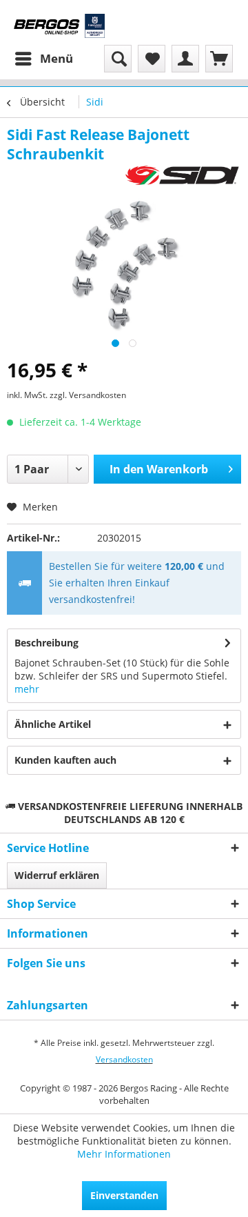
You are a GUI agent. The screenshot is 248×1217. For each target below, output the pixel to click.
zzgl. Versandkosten (88, 395)
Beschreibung (46, 642)
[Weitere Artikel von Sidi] (182, 176)
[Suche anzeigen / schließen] (118, 58)
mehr (26, 688)
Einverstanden (124, 1195)
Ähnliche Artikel (52, 724)
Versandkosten (124, 1059)
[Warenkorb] (219, 58)
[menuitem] (43, 58)
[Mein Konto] (185, 58)
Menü (56, 58)
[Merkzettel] (151, 58)
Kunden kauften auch (65, 759)
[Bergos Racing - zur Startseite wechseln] (59, 26)
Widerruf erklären (56, 875)
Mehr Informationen (124, 1153)
